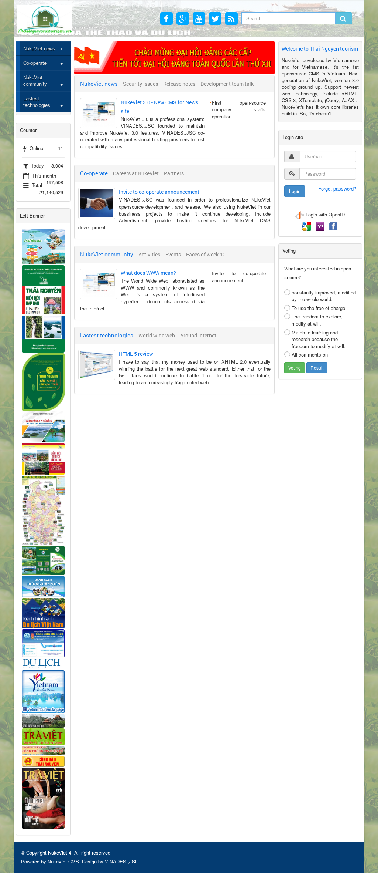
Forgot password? (337, 188)
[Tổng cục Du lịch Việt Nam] (43, 642)
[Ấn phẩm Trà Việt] (43, 735)
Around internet (198, 335)
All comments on (310, 354)
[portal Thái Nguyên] (43, 750)
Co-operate (35, 62)
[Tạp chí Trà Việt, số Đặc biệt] (43, 797)
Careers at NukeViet (136, 173)
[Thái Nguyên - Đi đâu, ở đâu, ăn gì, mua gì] (43, 245)
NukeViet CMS (63, 861)
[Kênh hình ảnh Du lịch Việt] (43, 612)
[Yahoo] (320, 225)
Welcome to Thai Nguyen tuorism (320, 48)
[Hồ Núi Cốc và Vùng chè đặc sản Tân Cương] (43, 760)
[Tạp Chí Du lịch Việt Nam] (43, 663)
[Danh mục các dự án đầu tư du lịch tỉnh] (43, 425)
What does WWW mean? (148, 272)
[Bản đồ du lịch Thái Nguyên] (43, 509)
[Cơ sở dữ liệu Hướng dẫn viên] (43, 586)
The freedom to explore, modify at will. (317, 320)
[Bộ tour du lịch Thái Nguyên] (43, 559)
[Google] (307, 225)
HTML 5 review (136, 353)
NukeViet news (39, 48)
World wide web (156, 335)
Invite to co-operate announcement (159, 191)
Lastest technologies (36, 101)
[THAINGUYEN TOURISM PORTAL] (44, 18)
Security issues (140, 83)
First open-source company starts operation (239, 110)
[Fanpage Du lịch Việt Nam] (43, 691)
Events (173, 254)
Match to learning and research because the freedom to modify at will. (319, 339)
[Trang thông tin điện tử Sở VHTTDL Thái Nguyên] (43, 720)
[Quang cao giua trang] (174, 56)
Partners (174, 173)
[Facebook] (333, 225)
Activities (149, 254)
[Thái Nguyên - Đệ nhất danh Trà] (43, 381)
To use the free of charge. (319, 307)
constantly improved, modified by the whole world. (324, 296)
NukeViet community (35, 80)
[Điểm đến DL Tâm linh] (43, 458)
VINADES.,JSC (121, 861)
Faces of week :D (205, 254)
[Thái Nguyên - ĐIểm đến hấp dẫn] (43, 308)
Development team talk (227, 83)
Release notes (179, 83)
